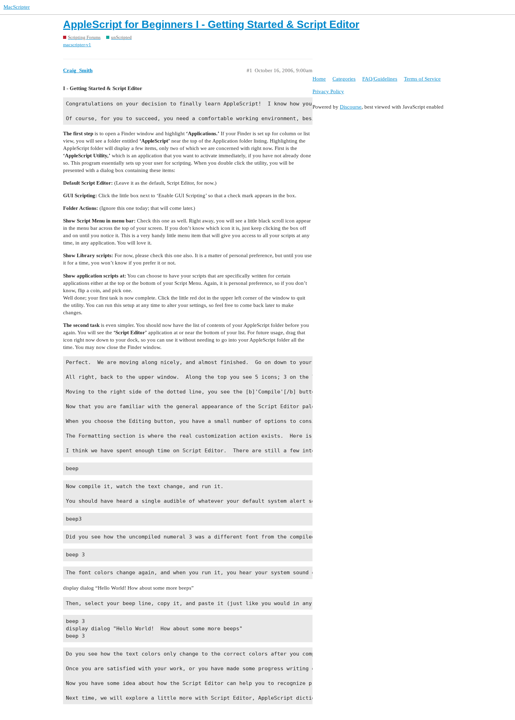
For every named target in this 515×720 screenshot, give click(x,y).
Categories (344, 79)
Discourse (351, 107)
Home (319, 79)
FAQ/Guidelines (379, 79)
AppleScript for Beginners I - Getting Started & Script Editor (211, 24)
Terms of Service (422, 79)
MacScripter (17, 7)
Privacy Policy (328, 91)
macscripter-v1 (77, 44)
